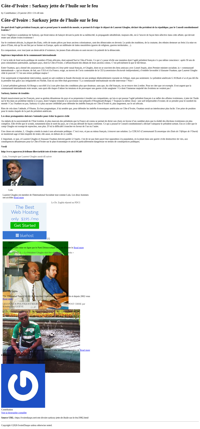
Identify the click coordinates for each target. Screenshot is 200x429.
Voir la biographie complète (14, 412)
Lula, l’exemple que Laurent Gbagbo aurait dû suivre (27, 156)
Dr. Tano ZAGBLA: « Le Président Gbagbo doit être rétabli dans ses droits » (38, 252)
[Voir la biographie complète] (28, 412)
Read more (19, 197)
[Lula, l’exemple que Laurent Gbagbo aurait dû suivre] (23, 185)
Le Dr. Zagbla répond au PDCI (65, 202)
